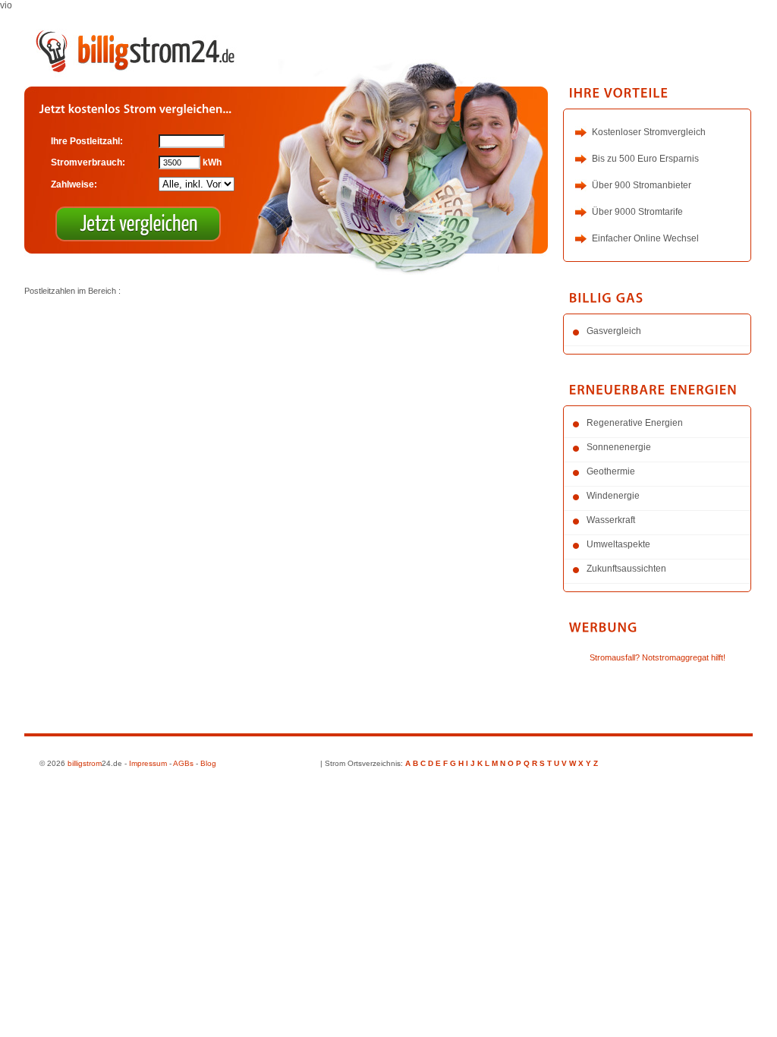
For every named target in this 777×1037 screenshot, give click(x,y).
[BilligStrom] (138, 48)
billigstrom (85, 763)
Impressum (148, 763)
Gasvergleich (614, 331)
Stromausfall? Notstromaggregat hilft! (657, 657)
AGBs (183, 763)
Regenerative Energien (635, 423)
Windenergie (613, 495)
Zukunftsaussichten (626, 568)
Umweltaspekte (618, 544)
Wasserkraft (611, 520)
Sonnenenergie (619, 447)
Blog (208, 763)
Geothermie (611, 471)
